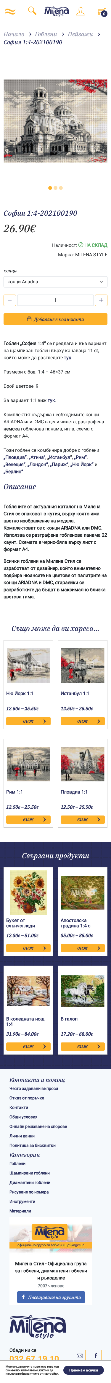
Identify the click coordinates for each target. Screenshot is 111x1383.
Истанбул (59, 457)
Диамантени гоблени (29, 1182)
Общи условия (23, 1117)
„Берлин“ (13, 471)
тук (67, 357)
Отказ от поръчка (26, 1098)
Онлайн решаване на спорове (38, 1126)
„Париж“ (59, 464)
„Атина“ (37, 457)
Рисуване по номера (29, 1192)
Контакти (18, 1107)
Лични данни (22, 1136)
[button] (50, 188)
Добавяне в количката (59, 319)
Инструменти (22, 1201)
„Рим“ (80, 457)
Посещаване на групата (54, 1297)
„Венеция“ (14, 464)
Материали (20, 1211)
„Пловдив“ (15, 457)
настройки (51, 1373)
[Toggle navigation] (10, 11)
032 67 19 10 (34, 1358)
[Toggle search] (32, 11)
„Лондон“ (38, 464)
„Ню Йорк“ (82, 464)
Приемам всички (83, 1370)
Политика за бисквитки (32, 1145)
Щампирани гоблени (29, 1173)
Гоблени (17, 1163)
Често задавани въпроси (33, 1088)
